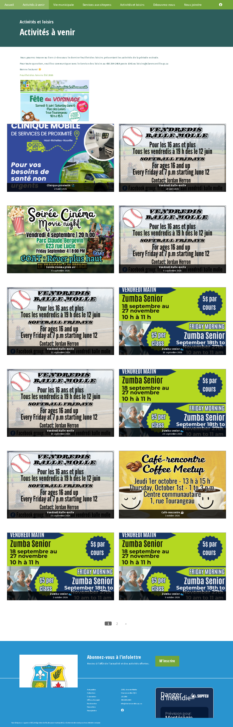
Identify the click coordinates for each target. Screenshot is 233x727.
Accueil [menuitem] (9, 4)
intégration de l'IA (40, 723)
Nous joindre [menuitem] (192, 4)
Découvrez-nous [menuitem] (164, 4)
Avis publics (91, 689)
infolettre (91, 723)
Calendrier (91, 696)
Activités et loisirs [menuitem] (132, 4)
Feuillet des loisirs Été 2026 (36, 75)
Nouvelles (91, 706)
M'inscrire (167, 660)
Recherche (92, 703)
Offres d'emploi (93, 699)
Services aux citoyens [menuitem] (97, 4)
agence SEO (28, 723)
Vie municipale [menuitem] (63, 4)
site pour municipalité (56, 723)
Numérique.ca (17, 723)
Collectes (91, 692)
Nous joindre (92, 710)
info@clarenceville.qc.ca (131, 703)
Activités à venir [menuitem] (34, 4)
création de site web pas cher (75, 723)
